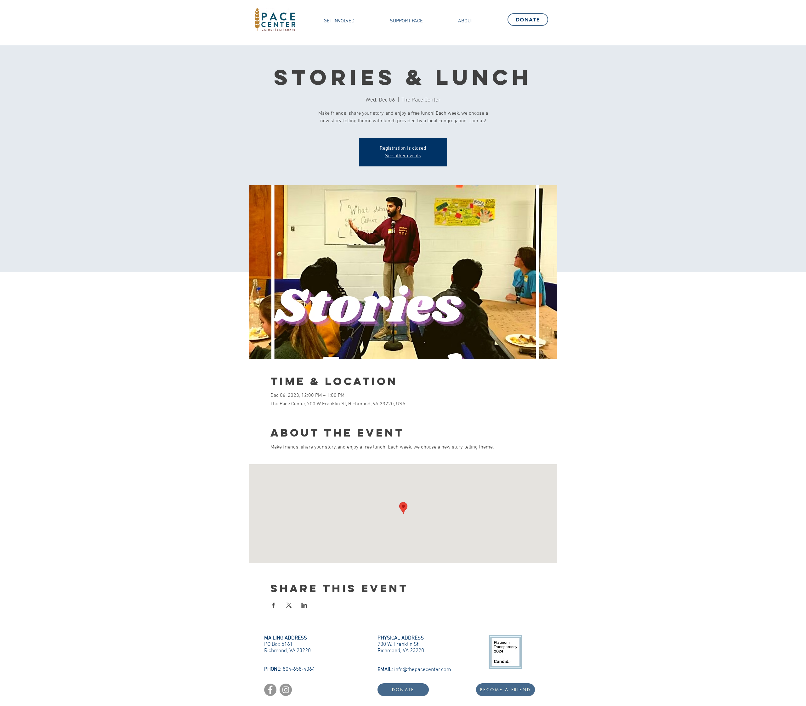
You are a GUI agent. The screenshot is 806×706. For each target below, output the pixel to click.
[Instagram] (286, 690)
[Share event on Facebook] (273, 605)
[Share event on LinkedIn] (304, 605)
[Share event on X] (289, 605)
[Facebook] (270, 690)
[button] (339, 21)
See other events (403, 156)
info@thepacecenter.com (422, 670)
